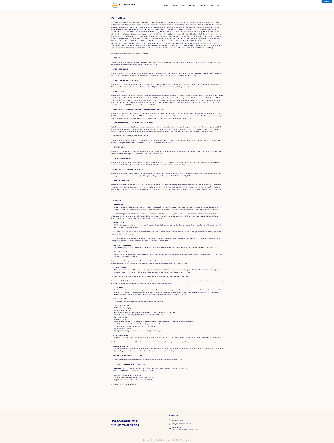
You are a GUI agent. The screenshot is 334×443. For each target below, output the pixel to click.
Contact (192, 5)
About (175, 5)
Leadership (202, 5)
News (183, 5)
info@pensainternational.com (181, 424)
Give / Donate (215, 5)
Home (166, 5)
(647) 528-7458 (177, 420)
